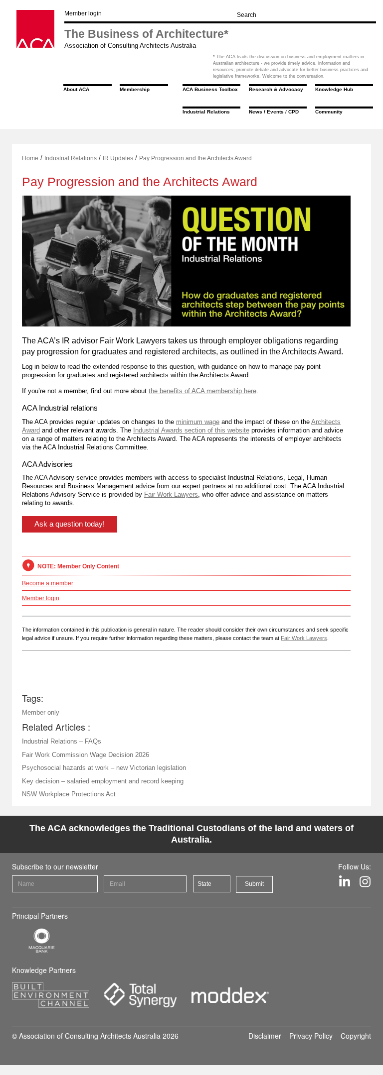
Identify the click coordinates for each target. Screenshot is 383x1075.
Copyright (356, 1036)
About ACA (76, 89)
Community (329, 111)
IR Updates (118, 158)
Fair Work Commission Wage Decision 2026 (85, 754)
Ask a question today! (69, 524)
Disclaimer (264, 1036)
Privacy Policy (311, 1036)
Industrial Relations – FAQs (61, 741)
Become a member (47, 583)
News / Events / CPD (274, 111)
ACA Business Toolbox (210, 89)
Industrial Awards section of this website (191, 430)
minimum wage (197, 422)
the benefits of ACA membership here (202, 391)
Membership (135, 89)
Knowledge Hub (334, 89)
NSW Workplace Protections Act (69, 794)
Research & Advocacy (276, 89)
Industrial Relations (206, 111)
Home (30, 158)
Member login (83, 13)
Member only (40, 712)
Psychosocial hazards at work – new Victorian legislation (104, 767)
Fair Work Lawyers (171, 494)
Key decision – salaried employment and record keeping (103, 781)
